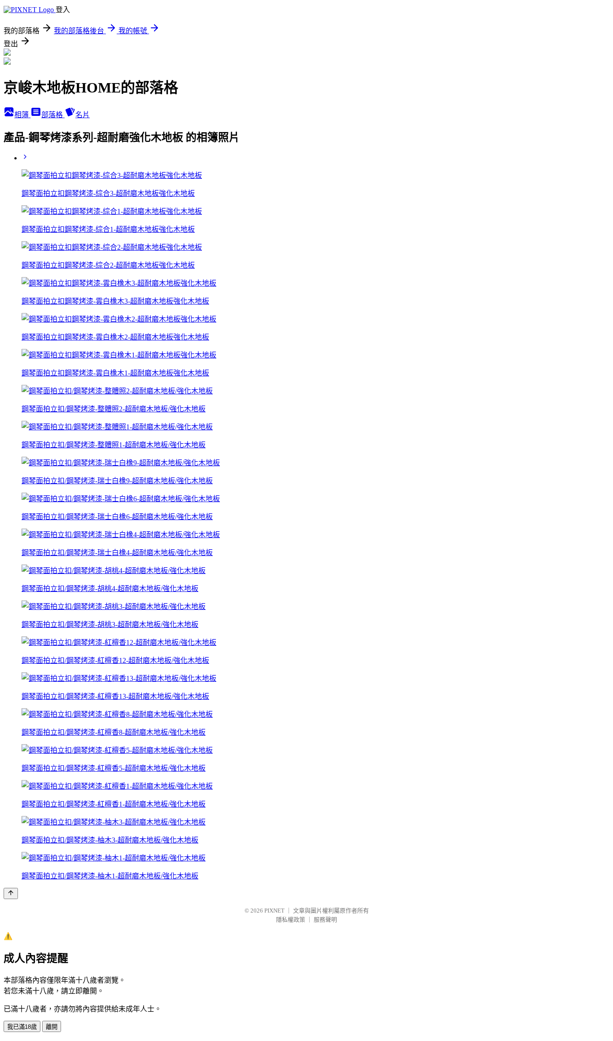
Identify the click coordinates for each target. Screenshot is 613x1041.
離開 (51, 1026)
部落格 (53, 115)
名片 (82, 115)
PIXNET (274, 910)
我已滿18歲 (22, 1026)
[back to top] (11, 893)
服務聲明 (325, 919)
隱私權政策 (290, 919)
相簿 (22, 115)
